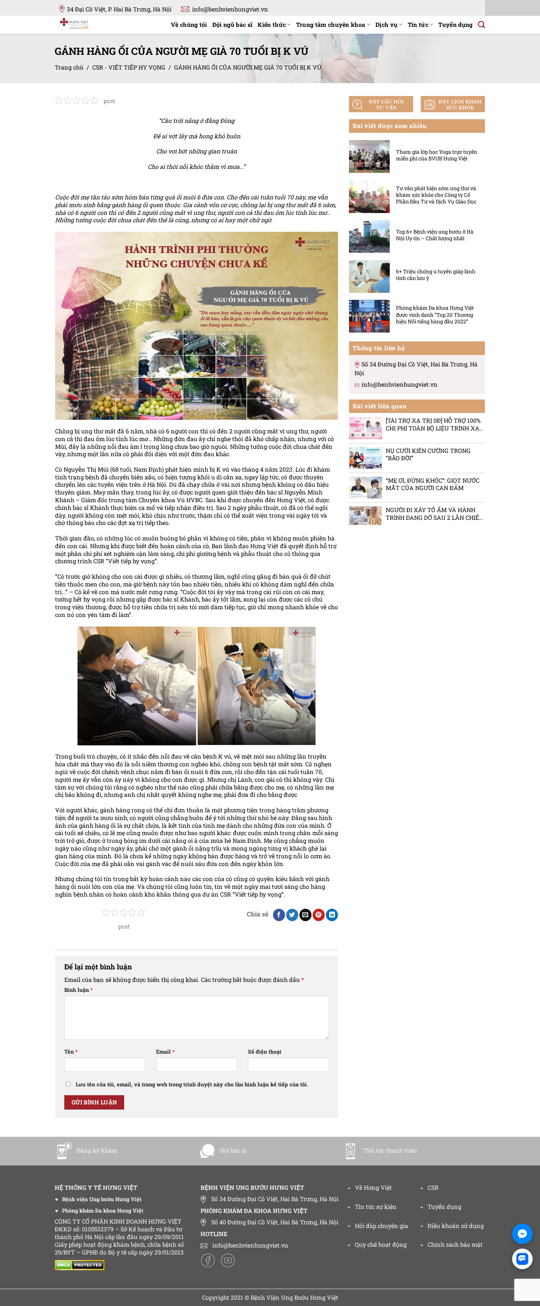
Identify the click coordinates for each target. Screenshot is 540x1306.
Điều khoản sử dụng (456, 1225)
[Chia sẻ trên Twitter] (292, 915)
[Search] (481, 24)
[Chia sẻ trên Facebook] (279, 915)
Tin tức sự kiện (376, 1206)
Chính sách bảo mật (455, 1244)
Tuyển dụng (455, 24)
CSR (433, 1187)
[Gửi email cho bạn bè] (305, 915)
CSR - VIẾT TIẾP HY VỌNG (128, 67)
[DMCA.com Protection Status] (81, 1264)
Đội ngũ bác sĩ (232, 24)
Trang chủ (69, 67)
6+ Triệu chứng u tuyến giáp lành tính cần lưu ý (435, 274)
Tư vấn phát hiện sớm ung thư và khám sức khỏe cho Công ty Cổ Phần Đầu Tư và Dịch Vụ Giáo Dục (436, 195)
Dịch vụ (386, 24)
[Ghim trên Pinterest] (319, 915)
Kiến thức (272, 24)
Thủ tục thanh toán (390, 1150)
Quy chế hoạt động (381, 1244)
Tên (71, 1051)
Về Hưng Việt (373, 1187)
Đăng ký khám (96, 1150)
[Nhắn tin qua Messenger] (522, 1234)
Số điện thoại (264, 1051)
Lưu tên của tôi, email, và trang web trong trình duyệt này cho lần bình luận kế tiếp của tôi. (192, 1084)
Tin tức (418, 24)
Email (165, 1051)
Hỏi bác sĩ (233, 1150)
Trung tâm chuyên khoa (331, 24)
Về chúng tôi (189, 24)
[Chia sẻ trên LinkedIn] (332, 915)
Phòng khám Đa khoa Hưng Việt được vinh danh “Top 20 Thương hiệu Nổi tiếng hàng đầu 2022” (435, 314)
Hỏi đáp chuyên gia (381, 1225)
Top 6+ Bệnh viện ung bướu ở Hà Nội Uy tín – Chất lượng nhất (435, 234)
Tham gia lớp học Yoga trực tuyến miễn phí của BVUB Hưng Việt (436, 155)
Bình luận (78, 990)
